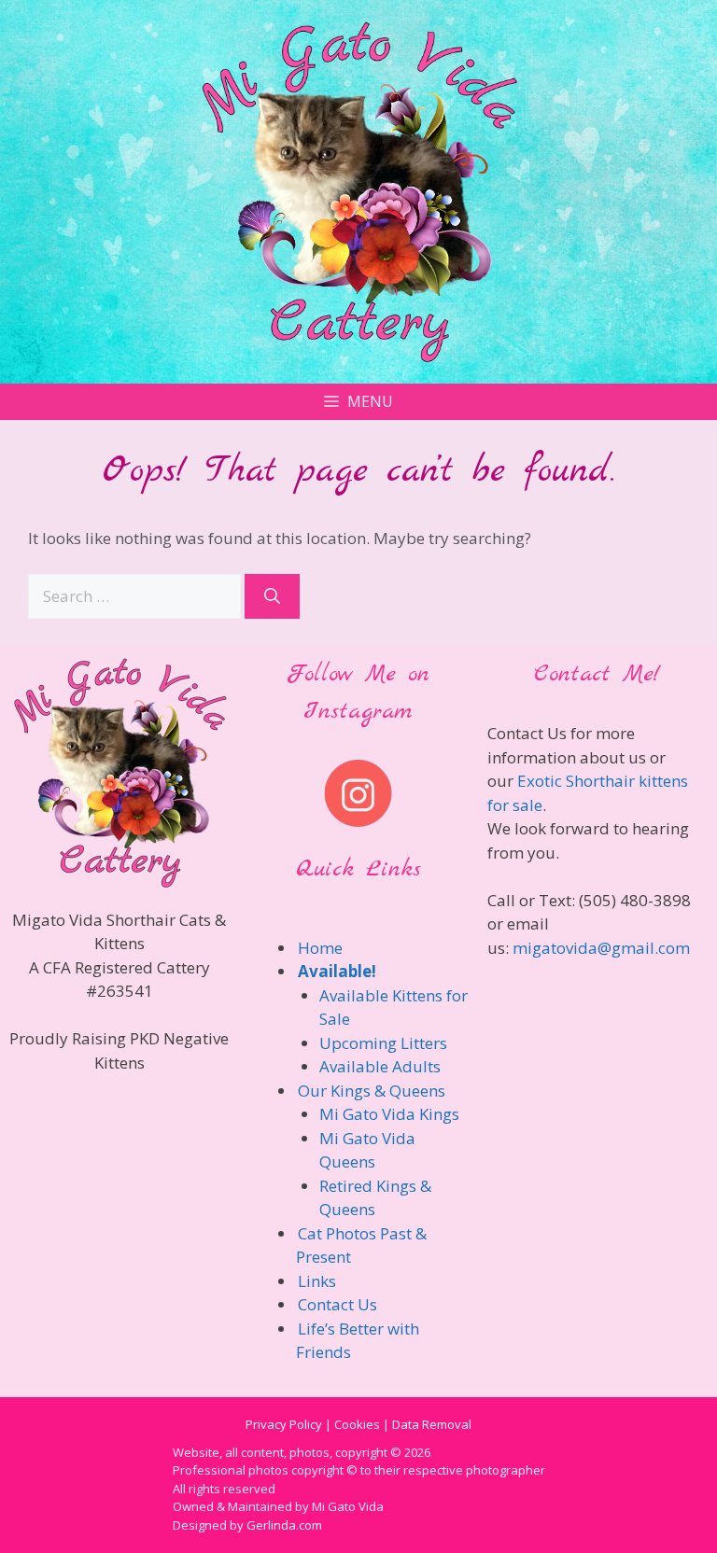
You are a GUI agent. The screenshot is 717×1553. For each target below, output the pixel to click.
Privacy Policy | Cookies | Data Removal (358, 1424)
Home (320, 947)
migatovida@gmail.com (601, 947)
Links (317, 1281)
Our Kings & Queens (371, 1090)
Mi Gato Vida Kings (389, 1114)
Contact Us (337, 1304)
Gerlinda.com (284, 1525)
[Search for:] (136, 596)
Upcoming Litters (383, 1043)
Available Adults (380, 1066)
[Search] (272, 596)
